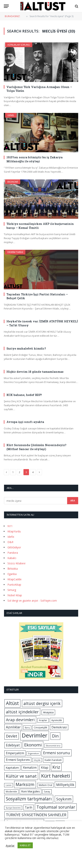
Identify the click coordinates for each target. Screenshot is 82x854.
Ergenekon (33, 753)
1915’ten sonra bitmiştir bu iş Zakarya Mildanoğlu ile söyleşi (34, 159)
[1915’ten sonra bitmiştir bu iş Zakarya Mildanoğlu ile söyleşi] (41, 132)
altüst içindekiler (22, 711)
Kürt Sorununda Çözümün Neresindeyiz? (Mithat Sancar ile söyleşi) (36, 447)
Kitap (44, 767)
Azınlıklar (13, 727)
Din (55, 736)
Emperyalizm (15, 753)
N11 (10, 526)
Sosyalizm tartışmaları (29, 799)
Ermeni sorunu (56, 752)
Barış (27, 727)
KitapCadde (14, 579)
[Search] (76, 6)
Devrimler (34, 735)
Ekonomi (12, 181)
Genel (10, 115)
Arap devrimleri (20, 719)
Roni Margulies (30, 791)
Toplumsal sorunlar (55, 807)
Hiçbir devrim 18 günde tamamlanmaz (35, 371)
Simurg (11, 590)
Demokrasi (59, 727)
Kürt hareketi (55, 775)
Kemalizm (30, 767)
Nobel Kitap (14, 595)
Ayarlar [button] (10, 845)
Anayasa (48, 712)
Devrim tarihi (15, 252)
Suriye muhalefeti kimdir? (26, 348)
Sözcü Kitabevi (16, 563)
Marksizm (25, 784)
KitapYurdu (14, 531)
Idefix (10, 536)
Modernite (11, 791)
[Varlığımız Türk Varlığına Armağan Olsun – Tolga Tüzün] (41, 62)
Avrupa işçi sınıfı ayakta (25, 422)
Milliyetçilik (65, 784)
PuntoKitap (14, 584)
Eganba (12, 574)
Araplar (43, 720)
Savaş (47, 791)
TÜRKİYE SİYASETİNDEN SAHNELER (36, 814)
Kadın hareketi (53, 760)
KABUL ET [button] (25, 845)
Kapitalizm (12, 767)
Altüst (12, 703)
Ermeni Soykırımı (18, 760)
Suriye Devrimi (13, 807)
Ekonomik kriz (53, 745)
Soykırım (64, 799)
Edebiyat (13, 745)
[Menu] (6, 6)
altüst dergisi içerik (42, 703)
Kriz (56, 767)
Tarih (28, 807)
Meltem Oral (45, 785)
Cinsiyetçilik (40, 727)
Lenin (8, 785)
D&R (10, 542)
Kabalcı (11, 558)
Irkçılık (37, 760)
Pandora (12, 552)
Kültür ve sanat (21, 776)
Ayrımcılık (56, 720)
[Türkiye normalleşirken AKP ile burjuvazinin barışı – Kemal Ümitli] (41, 199)
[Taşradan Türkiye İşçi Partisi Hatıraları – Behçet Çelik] (41, 269)
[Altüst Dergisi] (42, 6)
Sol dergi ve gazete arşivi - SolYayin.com (32, 600)
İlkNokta (12, 568)
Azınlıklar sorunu (18, 44)
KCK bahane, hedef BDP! (24, 395)
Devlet (11, 736)
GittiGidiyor (14, 547)
